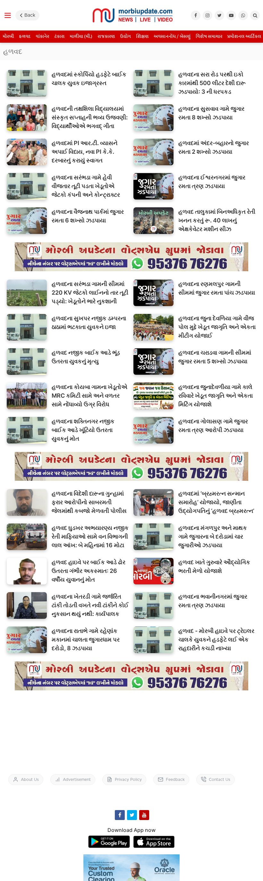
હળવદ (24, 36)
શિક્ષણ (142, 36)
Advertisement (77, 779)
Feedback (175, 779)
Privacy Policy (128, 779)
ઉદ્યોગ (125, 36)
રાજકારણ (106, 36)
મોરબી (8, 36)
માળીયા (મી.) (81, 36)
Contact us (219, 779)
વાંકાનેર (42, 36)
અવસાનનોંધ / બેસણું (172, 36)
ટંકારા (59, 36)
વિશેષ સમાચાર (209, 36)
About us (30, 779)
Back (29, 15)
